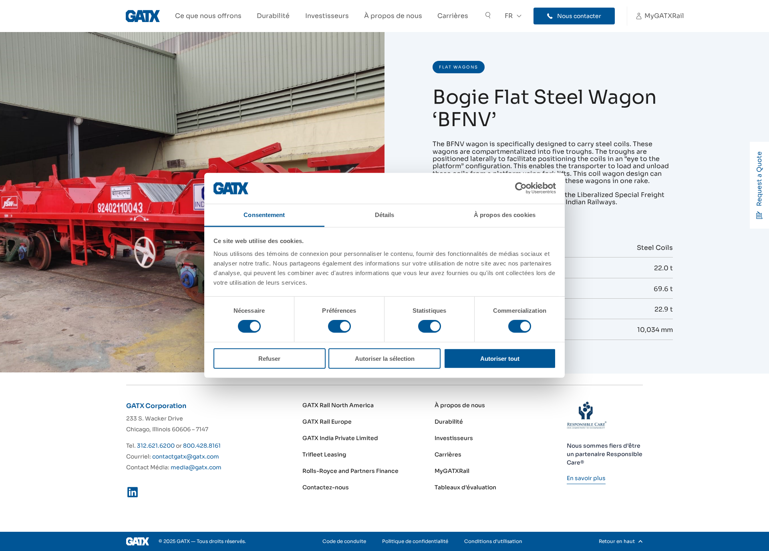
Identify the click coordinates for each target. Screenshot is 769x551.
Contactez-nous (325, 487)
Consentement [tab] (264, 214)
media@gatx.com (196, 467)
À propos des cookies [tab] (504, 214)
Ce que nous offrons (208, 16)
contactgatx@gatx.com (185, 456)
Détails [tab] (385, 214)
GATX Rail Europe (327, 421)
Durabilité (273, 16)
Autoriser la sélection (385, 358)
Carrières (452, 16)
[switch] (339, 326)
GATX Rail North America (338, 405)
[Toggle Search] (488, 16)
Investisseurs (327, 16)
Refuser (269, 358)
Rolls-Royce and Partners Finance (350, 471)
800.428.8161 (202, 445)
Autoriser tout (499, 358)
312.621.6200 (156, 445)
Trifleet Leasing (324, 454)
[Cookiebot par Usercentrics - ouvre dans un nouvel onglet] (521, 188)
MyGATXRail (452, 471)
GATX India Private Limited (340, 438)
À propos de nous (393, 16)
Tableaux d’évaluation (465, 487)
